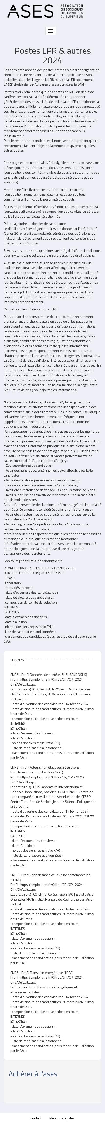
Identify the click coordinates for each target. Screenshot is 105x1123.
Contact (36, 1118)
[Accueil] (45, 11)
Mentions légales (61, 1118)
